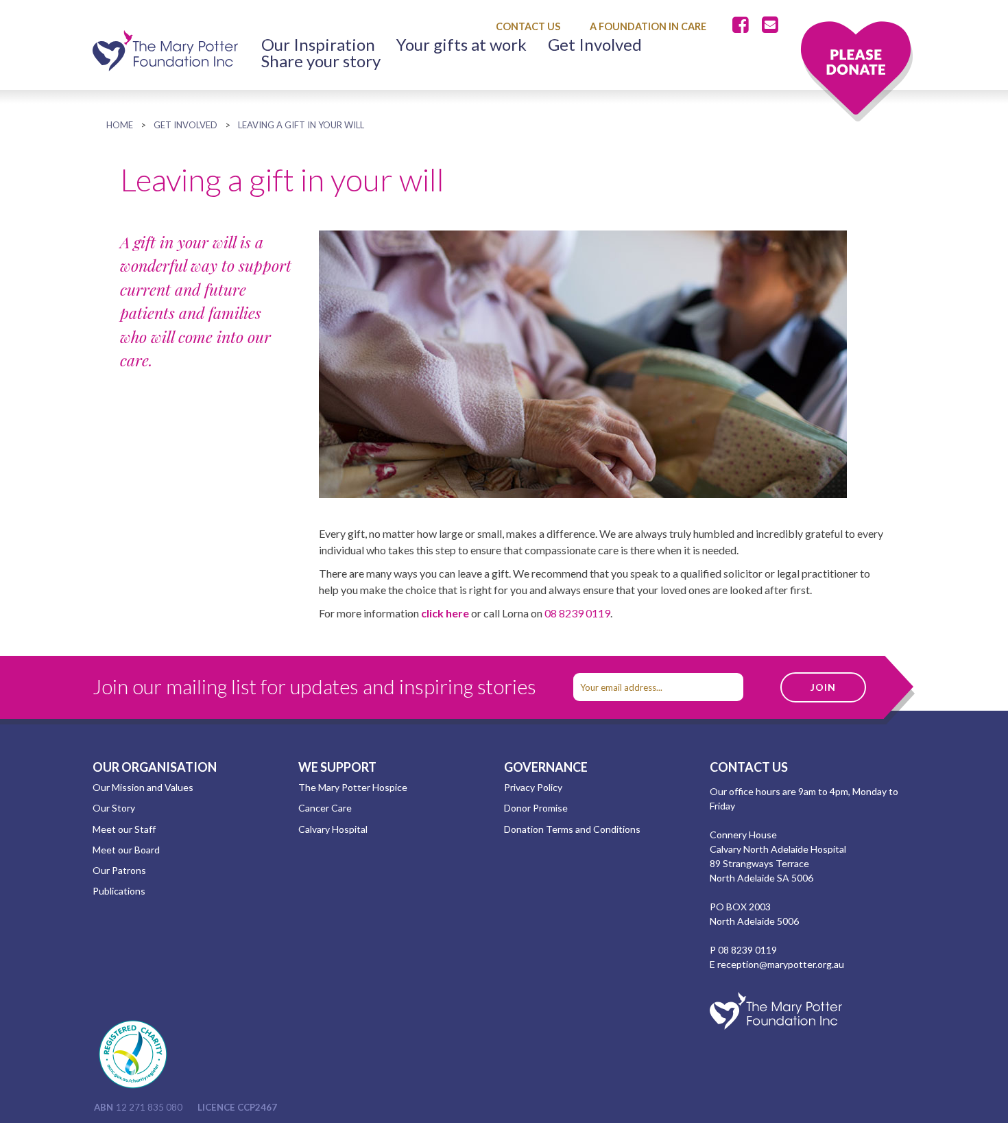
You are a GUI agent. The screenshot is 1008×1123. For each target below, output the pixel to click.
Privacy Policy (533, 787)
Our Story (114, 808)
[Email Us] (770, 25)
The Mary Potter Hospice (352, 787)
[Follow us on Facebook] (743, 25)
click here (445, 612)
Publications (119, 891)
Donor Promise (536, 808)
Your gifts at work (461, 44)
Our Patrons (119, 870)
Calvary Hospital (333, 829)
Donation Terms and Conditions (572, 829)
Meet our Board (126, 849)
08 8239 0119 (577, 612)
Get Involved (595, 44)
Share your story (321, 61)
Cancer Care (325, 808)
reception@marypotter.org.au (780, 964)
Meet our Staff (124, 829)
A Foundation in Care (648, 26)
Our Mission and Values (143, 787)
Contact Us (528, 26)
